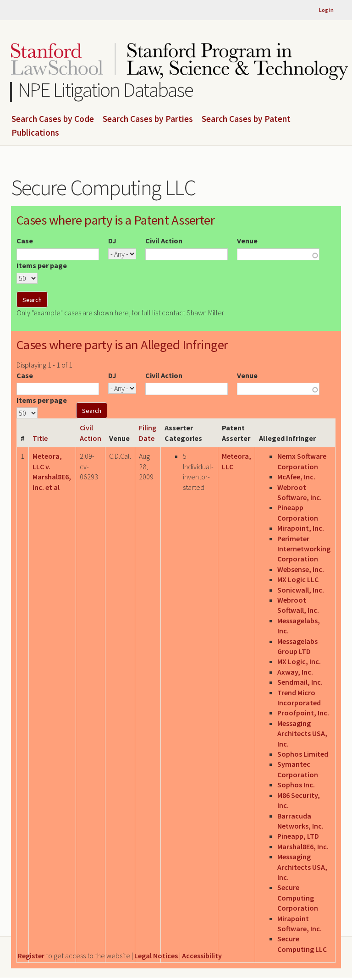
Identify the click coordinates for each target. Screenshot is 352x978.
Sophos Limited (302, 753)
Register (31, 955)
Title (40, 438)
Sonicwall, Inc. (300, 589)
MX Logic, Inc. (299, 661)
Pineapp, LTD (298, 836)
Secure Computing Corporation (297, 897)
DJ (112, 240)
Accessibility (202, 955)
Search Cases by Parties (148, 119)
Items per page (41, 265)
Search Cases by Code (52, 119)
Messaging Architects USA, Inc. (302, 733)
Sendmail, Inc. (300, 682)
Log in (326, 9)
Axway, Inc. (295, 671)
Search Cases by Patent (246, 119)
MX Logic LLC (298, 579)
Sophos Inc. (296, 784)
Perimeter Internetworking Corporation (303, 549)
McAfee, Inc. (296, 476)
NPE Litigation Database (105, 89)
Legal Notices (156, 955)
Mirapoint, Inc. (300, 528)
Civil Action (163, 240)
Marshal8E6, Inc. (303, 846)
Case (24, 240)
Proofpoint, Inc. (303, 712)
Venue (247, 240)
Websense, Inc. (300, 569)
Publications (35, 133)
